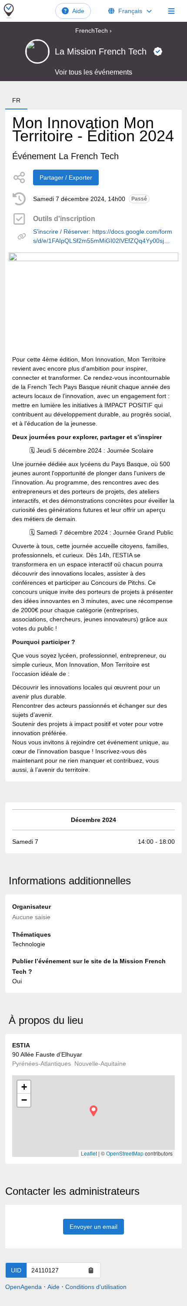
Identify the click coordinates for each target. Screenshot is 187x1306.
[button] (93, 1110)
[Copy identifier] (91, 1270)
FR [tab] (16, 100)
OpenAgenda (23, 1286)
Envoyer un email (93, 1226)
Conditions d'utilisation (96, 1286)
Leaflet (89, 1153)
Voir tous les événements (93, 72)
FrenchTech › (93, 30)
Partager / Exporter (66, 177)
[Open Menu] (171, 11)
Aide (78, 10)
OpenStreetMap (125, 1153)
